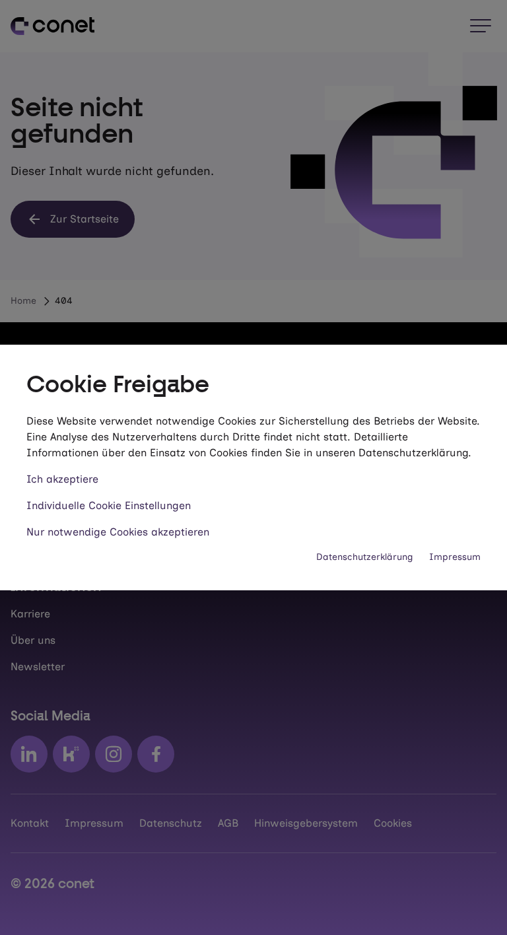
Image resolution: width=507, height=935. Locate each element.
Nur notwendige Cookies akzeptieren (117, 532)
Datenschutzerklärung (364, 557)
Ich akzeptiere (62, 479)
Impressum (455, 557)
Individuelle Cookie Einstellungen (108, 505)
